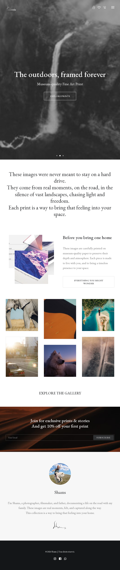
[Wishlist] (97, 7)
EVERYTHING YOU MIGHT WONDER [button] (89, 282)
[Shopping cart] (103, 7)
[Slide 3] (63, 155)
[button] (113, 7)
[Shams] (11, 7)
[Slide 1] (56, 155)
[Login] (92, 7)
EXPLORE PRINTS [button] (60, 96)
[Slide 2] (60, 155)
